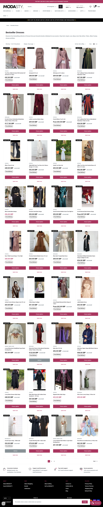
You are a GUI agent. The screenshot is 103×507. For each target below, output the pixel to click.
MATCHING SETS (59, 11)
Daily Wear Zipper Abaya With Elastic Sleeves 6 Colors (87, 349)
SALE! (4, 15)
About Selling (48, 483)
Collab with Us (69, 486)
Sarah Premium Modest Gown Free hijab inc (63, 211)
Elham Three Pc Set (9, 165)
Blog (67, 491)
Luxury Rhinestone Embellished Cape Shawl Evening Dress (15, 349)
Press (67, 488)
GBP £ (5, 498)
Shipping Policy (89, 488)
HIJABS (18, 11)
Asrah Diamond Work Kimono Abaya (85, 211)
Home (7, 25)
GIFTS (82, 11)
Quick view (15, 89)
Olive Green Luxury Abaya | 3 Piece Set (86, 394)
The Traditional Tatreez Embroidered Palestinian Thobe (85, 73)
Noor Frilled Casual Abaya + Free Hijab (14, 256)
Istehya (6, 71)
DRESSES (35, 11)
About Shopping (28, 483)
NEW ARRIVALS (7, 11)
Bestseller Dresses (14, 25)
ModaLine (79, 71)
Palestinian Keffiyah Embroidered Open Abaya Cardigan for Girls (86, 256)
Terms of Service (89, 486)
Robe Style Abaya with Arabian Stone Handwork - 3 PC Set (37, 395)
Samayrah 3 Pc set (33, 73)
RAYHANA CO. (8, 438)
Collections (27, 488)
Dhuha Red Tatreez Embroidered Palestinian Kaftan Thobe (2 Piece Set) (39, 349)
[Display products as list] (96, 44)
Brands (26, 486)
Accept (84, 501)
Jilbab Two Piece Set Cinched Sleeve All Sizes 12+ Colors (86, 166)
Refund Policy (88, 491)
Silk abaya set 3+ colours (59, 73)
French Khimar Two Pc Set (59, 119)
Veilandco (79, 392)
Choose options (15, 85)
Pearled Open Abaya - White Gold (12, 440)
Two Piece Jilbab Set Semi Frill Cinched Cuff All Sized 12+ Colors (15, 73)
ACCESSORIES (72, 11)
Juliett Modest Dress (82, 302)
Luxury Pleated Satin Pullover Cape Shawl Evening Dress (62, 441)
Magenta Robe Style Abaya (59, 394)
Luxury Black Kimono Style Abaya (12, 394)
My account (80, 7)
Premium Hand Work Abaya (35, 211)
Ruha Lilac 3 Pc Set (57, 348)
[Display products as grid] (94, 44)
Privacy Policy (88, 483)
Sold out (39, 360)
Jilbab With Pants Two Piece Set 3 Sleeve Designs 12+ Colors (38, 166)
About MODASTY (7, 483)
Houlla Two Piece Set (58, 165)
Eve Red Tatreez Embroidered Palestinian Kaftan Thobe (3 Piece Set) (14, 120)
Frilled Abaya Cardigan (34, 302)
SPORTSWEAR (46, 11)
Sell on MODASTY (49, 486)
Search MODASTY (7, 486)
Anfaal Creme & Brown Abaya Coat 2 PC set (15, 302)
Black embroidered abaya (11, 211)
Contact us (68, 483)
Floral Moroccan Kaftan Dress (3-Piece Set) (87, 440)
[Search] (61, 6)
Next (94, 461)
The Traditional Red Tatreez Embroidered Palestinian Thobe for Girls (86, 120)
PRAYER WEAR (92, 11)
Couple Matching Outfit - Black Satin (37, 440)
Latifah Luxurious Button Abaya (36, 119)
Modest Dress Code (9, 346)
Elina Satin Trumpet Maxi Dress (60, 256)
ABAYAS (26, 11)
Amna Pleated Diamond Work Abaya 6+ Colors (62, 303)
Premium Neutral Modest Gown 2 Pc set (38, 256)
